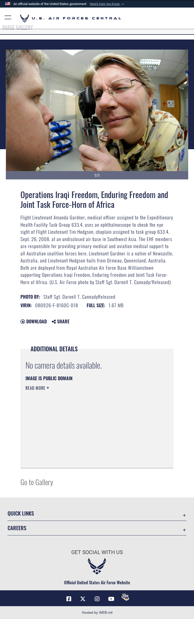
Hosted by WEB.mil (97, 612)
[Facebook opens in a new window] (68, 599)
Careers (17, 528)
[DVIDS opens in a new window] (125, 597)
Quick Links (21, 513)
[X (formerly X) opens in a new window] (83, 599)
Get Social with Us (97, 552)
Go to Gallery (36, 481)
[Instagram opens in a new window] (97, 599)
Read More (36, 388)
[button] (107, 4)
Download (36, 321)
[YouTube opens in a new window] (111, 599)
